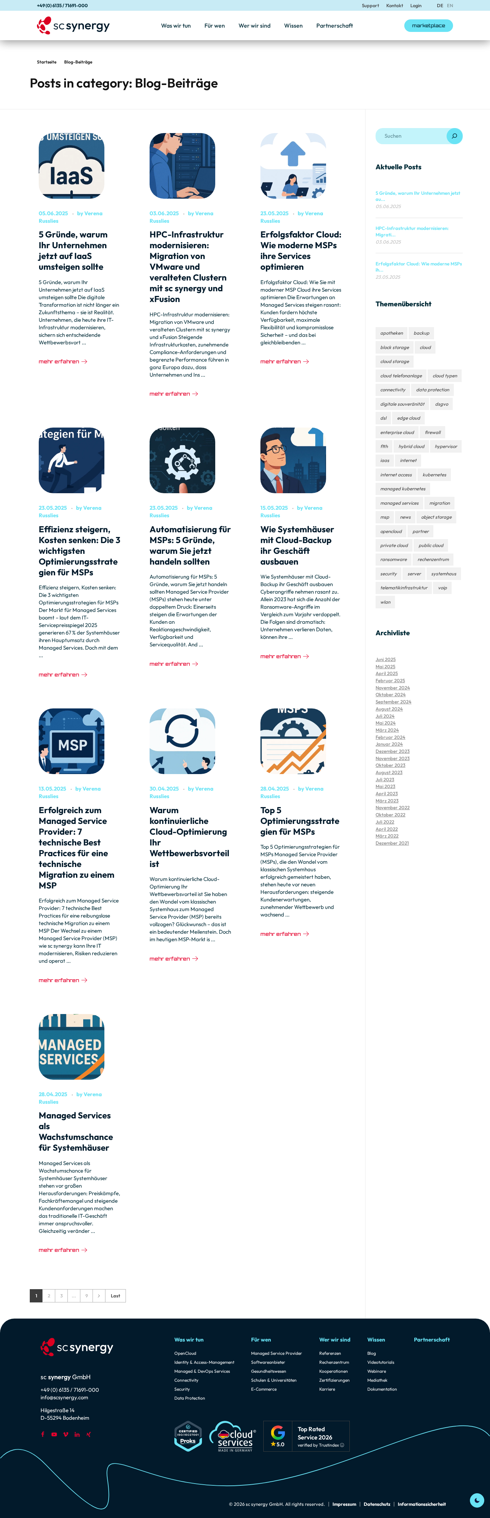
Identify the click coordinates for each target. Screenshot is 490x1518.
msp (384, 517)
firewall (432, 432)
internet (408, 460)
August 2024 (389, 709)
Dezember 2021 (392, 843)
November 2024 (393, 687)
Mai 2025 (385, 666)
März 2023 (387, 800)
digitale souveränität (402, 404)
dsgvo (441, 404)
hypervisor (446, 446)
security (388, 573)
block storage (394, 347)
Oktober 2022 (390, 814)
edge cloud (408, 418)
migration (439, 503)
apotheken (391, 333)
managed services (399, 503)
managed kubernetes (402, 488)
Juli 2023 (385, 779)
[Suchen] (455, 136)
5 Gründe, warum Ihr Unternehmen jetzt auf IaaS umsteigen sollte (73, 250)
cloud (425, 347)
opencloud (391, 531)
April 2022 (387, 829)
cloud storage (394, 361)
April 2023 (387, 793)
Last (115, 1295)
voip (442, 587)
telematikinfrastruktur (403, 587)
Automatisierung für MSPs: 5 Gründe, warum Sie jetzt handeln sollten (190, 545)
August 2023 (389, 772)
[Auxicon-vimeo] (65, 1434)
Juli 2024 (385, 716)
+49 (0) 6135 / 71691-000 (62, 5)
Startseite (46, 62)
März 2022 (387, 836)
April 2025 (387, 673)
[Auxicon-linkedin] (77, 1434)
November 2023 (393, 758)
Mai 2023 (385, 786)
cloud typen (445, 375)
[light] (477, 1500)
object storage (436, 517)
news (405, 517)
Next (99, 1295)
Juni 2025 (386, 659)
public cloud (431, 545)
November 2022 (393, 807)
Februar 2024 (390, 737)
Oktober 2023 (390, 765)
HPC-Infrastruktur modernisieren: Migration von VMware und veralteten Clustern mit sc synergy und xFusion (188, 266)
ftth (384, 446)
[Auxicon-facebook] (42, 1434)
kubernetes (434, 474)
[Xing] (88, 1434)
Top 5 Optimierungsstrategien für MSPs (299, 821)
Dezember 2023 (393, 751)
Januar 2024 (389, 744)
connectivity (392, 389)
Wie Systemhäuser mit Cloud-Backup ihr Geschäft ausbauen (297, 545)
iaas (384, 460)
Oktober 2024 (391, 694)
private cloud (394, 545)
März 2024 (387, 730)
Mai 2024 (386, 723)
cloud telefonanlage (401, 375)
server (414, 573)
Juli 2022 (385, 822)
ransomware (393, 559)
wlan (385, 602)
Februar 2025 (390, 680)
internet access (396, 474)
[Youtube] (54, 1434)
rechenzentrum (433, 559)
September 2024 (393, 701)
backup (421, 333)
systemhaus (443, 573)
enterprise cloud (397, 432)
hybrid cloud (411, 446)
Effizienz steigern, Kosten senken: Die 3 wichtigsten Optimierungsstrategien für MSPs (79, 551)
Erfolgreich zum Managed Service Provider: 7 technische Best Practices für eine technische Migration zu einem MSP (76, 848)
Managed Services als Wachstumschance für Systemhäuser (76, 1131)
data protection (432, 389)
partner (421, 531)
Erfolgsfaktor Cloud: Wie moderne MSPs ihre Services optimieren (300, 250)
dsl (383, 418)
